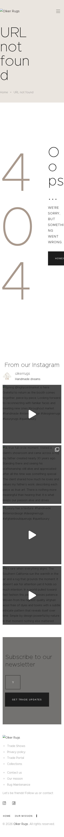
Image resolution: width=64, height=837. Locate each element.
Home (4, 92)
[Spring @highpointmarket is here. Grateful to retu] (32, 414)
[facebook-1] (13, 803)
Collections (14, 764)
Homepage (59, 258)
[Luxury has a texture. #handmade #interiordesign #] (32, 535)
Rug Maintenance (18, 784)
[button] (58, 11)
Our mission (15, 778)
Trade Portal (15, 758)
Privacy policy (16, 752)
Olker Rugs (21, 824)
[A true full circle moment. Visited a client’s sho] (32, 474)
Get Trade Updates (27, 699)
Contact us (14, 772)
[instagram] (4, 803)
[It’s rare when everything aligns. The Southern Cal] (32, 595)
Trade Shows (16, 746)
